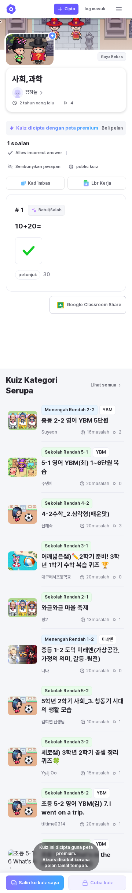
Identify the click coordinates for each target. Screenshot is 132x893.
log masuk (95, 9)
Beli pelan (113, 128)
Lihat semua (103, 385)
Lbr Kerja (101, 183)
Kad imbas (39, 183)
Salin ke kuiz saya (39, 882)
